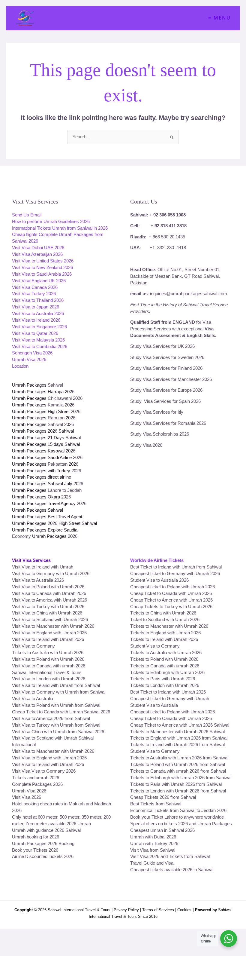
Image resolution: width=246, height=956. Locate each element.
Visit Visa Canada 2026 (35, 287)
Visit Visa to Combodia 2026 (39, 346)
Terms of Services (158, 910)
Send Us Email (26, 215)
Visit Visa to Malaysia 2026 (38, 340)
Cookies (184, 910)
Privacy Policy (126, 910)
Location (20, 366)
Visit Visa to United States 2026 (43, 261)
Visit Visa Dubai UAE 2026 (38, 247)
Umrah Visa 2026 (29, 359)
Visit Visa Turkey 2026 (34, 293)
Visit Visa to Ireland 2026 (36, 320)
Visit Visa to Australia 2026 (38, 313)
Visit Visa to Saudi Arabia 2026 (42, 274)
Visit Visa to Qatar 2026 (35, 333)
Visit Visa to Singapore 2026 (39, 326)
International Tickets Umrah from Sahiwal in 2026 (60, 228)
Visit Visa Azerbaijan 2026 (37, 254)
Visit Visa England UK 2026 (39, 280)
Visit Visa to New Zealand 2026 (42, 267)
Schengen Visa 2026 (32, 353)
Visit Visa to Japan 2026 (35, 307)
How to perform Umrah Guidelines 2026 (51, 221)
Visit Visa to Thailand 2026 (38, 300)
